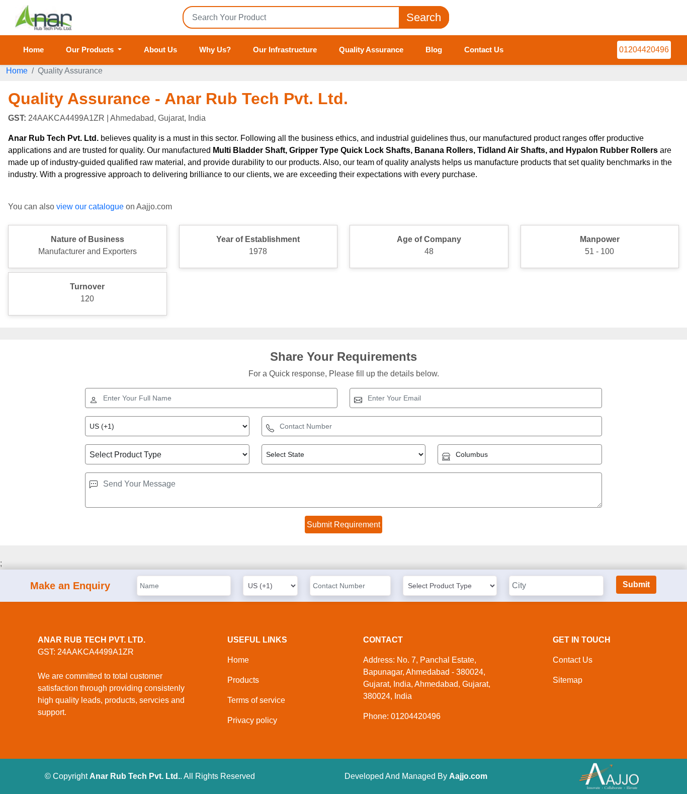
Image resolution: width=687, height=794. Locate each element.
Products (243, 680)
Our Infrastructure (285, 49)
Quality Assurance (371, 49)
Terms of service (256, 700)
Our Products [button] (91, 49)
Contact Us (483, 49)
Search (423, 17)
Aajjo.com (468, 776)
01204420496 (644, 49)
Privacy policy (252, 720)
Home (33, 49)
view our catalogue (90, 206)
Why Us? (215, 49)
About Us (160, 49)
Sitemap (567, 680)
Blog (433, 49)
